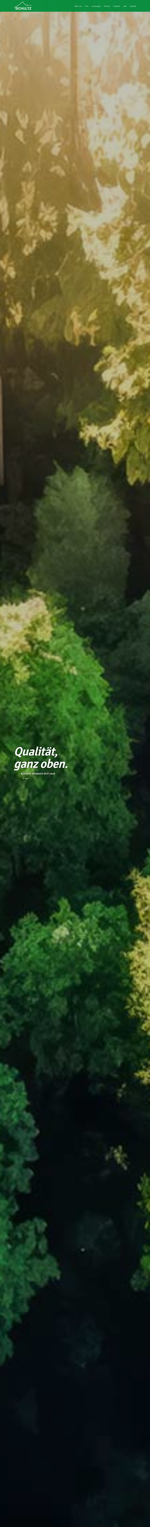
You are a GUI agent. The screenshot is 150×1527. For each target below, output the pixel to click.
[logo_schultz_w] (23, 2)
